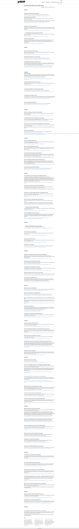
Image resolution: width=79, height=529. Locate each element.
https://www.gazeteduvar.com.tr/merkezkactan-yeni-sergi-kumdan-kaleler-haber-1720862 (36, 290)
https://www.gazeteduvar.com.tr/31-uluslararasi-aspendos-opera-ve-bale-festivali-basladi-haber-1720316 (38, 228)
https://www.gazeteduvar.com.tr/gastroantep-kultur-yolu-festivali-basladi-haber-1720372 (36, 235)
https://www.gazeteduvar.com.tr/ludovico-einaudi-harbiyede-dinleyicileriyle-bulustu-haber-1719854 (37, 169)
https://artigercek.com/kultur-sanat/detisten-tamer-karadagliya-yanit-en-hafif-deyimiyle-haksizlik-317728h (38, 380)
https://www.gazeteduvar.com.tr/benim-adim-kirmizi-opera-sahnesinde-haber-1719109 (35, 22)
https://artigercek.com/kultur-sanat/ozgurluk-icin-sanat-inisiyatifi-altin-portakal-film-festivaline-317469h (37, 258)
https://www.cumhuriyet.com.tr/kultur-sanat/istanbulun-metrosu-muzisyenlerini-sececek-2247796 (37, 281)
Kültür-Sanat (48, 2)
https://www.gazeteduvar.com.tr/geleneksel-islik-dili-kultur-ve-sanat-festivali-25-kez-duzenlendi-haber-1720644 (38, 275)
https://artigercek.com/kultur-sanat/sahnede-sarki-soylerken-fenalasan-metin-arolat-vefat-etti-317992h (37, 497)
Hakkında (43, 2)
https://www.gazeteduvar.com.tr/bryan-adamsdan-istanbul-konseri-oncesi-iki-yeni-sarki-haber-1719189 (37, 59)
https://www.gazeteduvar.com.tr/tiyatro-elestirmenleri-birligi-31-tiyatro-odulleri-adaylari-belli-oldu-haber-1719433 (39, 91)
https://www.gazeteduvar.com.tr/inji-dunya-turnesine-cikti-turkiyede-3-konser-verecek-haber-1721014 (37, 338)
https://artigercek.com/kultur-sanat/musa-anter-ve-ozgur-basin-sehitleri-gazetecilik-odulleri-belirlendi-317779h (38, 396)
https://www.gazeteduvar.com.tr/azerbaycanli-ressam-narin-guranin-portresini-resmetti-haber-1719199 (37, 85)
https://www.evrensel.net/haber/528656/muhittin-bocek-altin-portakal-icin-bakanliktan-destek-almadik (37, 436)
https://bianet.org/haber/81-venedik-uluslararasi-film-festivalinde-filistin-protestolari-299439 (36, 36)
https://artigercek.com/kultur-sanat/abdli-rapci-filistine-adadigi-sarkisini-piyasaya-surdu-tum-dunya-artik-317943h (39, 473)
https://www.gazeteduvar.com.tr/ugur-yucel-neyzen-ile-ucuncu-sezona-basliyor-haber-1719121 (36, 54)
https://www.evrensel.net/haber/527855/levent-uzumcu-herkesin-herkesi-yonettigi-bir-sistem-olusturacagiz (38, 121)
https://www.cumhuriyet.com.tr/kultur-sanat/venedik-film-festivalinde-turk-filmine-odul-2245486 (36, 30)
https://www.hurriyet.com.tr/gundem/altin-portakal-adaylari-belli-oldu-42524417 (34, 43)
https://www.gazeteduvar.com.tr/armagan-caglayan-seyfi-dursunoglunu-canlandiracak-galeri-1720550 (37, 270)
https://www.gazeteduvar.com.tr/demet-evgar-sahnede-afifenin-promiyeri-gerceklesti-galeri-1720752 (37, 264)
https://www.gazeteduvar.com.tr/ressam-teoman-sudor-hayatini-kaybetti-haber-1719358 (36, 104)
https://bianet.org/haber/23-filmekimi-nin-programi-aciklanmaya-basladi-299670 (34, 210)
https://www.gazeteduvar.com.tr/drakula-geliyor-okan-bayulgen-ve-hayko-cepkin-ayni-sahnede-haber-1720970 (38, 316)
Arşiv (61, 2)
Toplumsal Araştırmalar (55, 2)
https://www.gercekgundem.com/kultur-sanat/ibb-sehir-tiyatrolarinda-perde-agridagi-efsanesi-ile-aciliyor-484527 (39, 390)
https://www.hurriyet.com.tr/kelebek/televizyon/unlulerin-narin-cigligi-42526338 (34, 77)
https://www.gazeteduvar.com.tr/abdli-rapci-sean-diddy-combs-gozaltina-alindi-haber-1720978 (36, 326)
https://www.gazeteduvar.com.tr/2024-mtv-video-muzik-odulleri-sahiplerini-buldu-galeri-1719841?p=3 (37, 150)
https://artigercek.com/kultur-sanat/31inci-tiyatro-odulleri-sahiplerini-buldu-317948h (35, 465)
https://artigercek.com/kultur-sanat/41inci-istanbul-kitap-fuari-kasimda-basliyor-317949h (35, 458)
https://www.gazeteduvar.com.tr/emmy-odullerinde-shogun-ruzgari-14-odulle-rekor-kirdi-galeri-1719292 (38, 67)
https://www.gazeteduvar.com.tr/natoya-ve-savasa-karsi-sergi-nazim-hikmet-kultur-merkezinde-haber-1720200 (38, 204)
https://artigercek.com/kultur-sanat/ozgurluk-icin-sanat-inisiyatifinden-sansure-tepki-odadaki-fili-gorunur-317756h (39, 421)
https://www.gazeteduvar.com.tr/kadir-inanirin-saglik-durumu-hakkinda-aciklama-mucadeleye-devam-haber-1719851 (39, 164)
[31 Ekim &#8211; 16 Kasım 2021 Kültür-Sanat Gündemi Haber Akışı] (50, 522)
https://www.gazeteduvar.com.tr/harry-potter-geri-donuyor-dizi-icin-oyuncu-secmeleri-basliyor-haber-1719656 (38, 115)
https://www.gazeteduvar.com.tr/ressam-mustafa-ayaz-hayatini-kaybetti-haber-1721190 (35, 362)
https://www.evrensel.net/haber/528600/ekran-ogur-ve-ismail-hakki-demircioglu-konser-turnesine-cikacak (38, 448)
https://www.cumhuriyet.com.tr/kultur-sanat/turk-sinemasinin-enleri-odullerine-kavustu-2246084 (36, 98)
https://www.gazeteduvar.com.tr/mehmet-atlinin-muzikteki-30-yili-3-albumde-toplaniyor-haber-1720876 (37, 295)
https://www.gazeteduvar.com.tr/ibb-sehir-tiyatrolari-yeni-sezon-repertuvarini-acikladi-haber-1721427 (37, 416)
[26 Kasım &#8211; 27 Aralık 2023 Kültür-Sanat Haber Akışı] (40, 522)
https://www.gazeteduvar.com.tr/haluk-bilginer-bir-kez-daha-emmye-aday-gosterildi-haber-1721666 (37, 442)
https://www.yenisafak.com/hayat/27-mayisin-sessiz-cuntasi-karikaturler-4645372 (35, 354)
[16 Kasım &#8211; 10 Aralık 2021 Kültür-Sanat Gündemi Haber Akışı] (29, 522)
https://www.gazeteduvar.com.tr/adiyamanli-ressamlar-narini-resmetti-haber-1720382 (35, 242)
